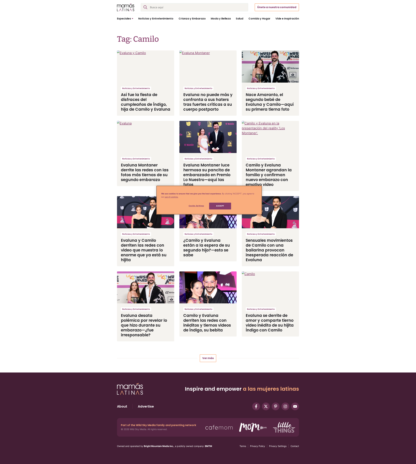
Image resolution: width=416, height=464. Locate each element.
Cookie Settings (196, 206)
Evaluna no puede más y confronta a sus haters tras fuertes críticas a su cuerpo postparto (208, 102)
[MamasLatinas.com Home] (125, 7)
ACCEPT (220, 206)
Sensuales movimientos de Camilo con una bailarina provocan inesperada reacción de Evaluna (269, 250)
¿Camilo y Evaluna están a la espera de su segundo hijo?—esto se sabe (206, 248)
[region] (209, 200)
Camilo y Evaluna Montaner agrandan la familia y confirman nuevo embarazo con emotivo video (269, 174)
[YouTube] (295, 406)
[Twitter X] (266, 406)
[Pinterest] (276, 406)
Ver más (208, 358)
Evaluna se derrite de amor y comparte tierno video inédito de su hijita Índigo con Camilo (270, 323)
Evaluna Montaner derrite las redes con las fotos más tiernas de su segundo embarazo (145, 172)
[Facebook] (256, 406)
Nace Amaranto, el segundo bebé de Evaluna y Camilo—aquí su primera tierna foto (270, 102)
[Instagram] (285, 406)
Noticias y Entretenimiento (136, 88)
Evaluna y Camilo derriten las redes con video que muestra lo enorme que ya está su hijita (143, 250)
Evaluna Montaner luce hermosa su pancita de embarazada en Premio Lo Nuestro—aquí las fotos (206, 174)
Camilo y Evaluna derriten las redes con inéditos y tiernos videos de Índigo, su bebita (207, 323)
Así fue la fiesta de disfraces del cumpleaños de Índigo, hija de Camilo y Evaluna (145, 102)
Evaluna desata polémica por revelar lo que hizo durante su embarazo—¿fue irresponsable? (144, 325)
